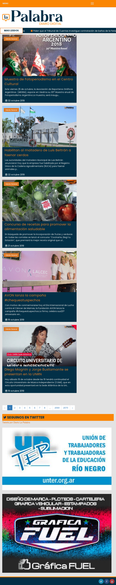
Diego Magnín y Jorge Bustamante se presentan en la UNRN (36, 371)
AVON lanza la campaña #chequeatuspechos (25, 297)
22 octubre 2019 (16, 100)
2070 (65, 407)
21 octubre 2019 (16, 245)
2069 (57, 407)
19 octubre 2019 (16, 319)
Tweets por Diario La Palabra (16, 422)
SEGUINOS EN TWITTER (25, 417)
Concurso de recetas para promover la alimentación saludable (38, 226)
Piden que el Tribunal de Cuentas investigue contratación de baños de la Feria (57, 30)
